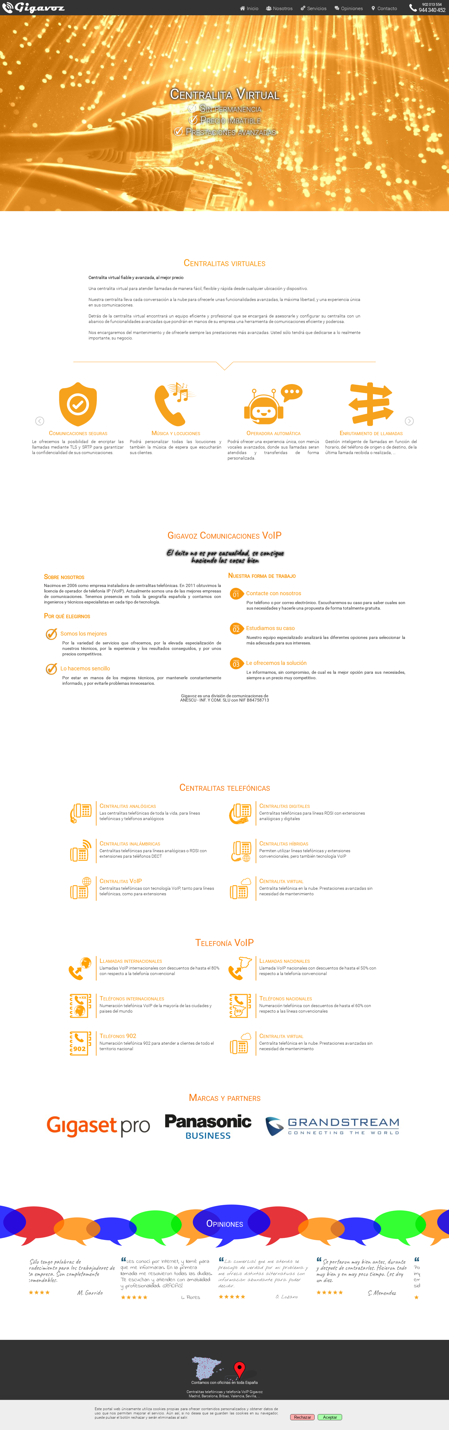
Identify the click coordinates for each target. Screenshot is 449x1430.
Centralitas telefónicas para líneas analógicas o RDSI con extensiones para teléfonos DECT (153, 849)
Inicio (252, 8)
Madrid (194, 1396)
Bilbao (224, 1396)
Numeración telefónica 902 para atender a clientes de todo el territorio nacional (157, 1041)
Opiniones (351, 8)
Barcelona (209, 1396)
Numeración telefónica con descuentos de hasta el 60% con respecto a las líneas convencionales (315, 1004)
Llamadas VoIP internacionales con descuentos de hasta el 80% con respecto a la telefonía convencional (159, 966)
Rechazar (302, 1417)
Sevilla (251, 1396)
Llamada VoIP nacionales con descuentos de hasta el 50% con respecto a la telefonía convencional (317, 966)
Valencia (237, 1396)
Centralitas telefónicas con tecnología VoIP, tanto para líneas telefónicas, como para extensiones (157, 886)
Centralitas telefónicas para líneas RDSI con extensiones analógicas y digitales (312, 811)
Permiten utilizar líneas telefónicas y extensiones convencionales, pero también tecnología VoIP (304, 849)
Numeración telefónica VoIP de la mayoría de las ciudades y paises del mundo (156, 1004)
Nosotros (282, 8)
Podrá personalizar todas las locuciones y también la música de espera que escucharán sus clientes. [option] (78, 442)
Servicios (316, 8)
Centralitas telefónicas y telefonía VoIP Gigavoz (225, 1392)
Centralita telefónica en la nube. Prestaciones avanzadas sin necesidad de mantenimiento (316, 886)
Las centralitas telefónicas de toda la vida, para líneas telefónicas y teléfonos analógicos (150, 811)
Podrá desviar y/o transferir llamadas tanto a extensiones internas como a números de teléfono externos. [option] (371, 442)
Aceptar (330, 1417)
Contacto (386, 8)
